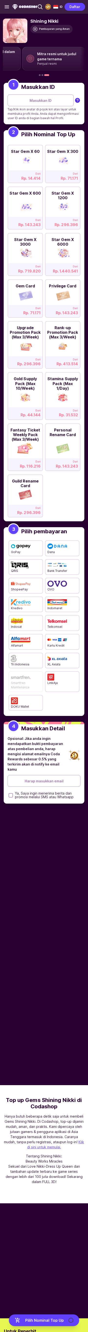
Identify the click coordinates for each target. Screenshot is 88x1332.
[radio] (25, 162)
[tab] (40, 75)
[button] (40, 7)
